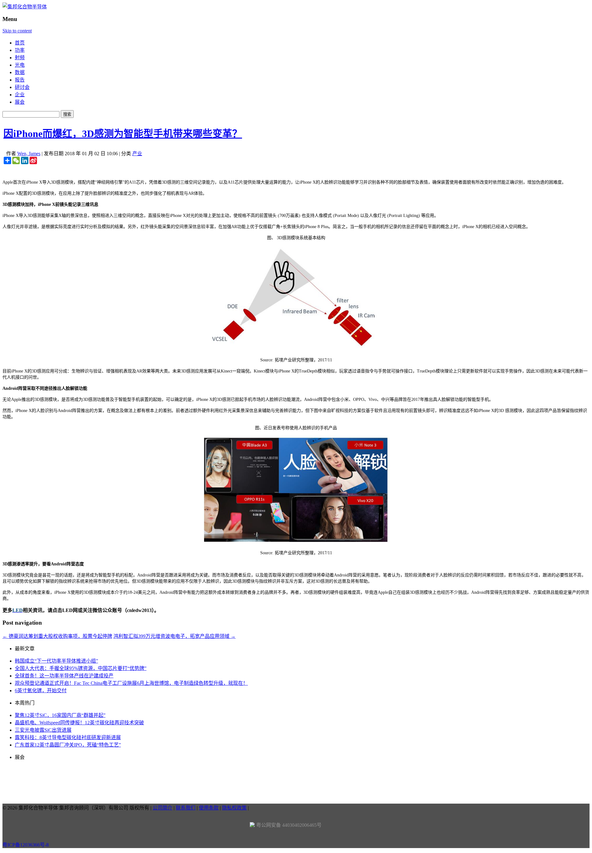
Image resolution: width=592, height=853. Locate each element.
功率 (20, 50)
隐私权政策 (234, 807)
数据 (20, 72)
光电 (20, 65)
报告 (20, 79)
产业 (137, 153)
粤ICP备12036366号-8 (25, 844)
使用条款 (209, 807)
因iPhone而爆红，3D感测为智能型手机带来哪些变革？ (122, 133)
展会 (20, 102)
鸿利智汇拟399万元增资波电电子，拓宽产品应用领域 (174, 636)
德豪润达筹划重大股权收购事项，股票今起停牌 (57, 636)
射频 (20, 57)
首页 (20, 42)
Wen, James (28, 153)
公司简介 (162, 807)
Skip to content (17, 30)
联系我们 (185, 807)
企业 (20, 94)
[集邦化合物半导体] (24, 6)
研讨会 (22, 87)
